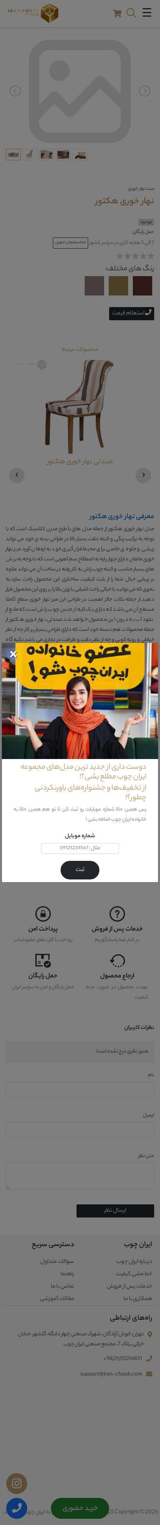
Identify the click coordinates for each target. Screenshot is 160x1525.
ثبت (80, 870)
